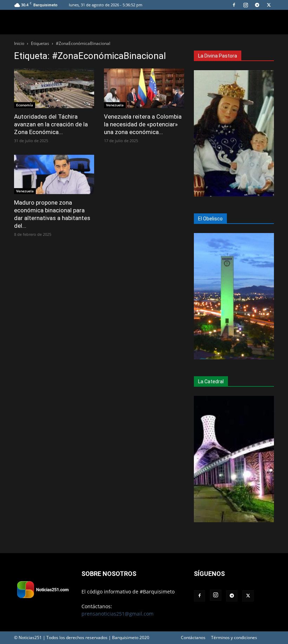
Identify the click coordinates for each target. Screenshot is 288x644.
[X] (268, 5)
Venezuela (115, 104)
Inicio (19, 43)
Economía (24, 104)
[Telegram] (257, 5)
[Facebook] (234, 5)
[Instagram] (245, 5)
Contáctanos (193, 637)
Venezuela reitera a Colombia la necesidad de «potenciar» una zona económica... (143, 124)
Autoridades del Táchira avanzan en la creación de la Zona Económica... (51, 124)
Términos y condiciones (234, 637)
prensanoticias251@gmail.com (117, 613)
